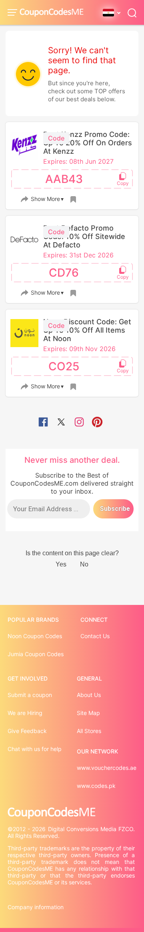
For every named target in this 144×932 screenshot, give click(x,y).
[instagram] (79, 423)
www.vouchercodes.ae (106, 767)
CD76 (64, 272)
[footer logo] (72, 813)
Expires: (56, 161)
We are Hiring (25, 712)
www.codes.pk (96, 785)
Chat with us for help (35, 748)
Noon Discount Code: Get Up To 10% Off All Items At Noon (87, 330)
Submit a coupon (30, 694)
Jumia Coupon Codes (36, 654)
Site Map (88, 712)
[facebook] (43, 423)
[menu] (14, 12)
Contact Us (95, 636)
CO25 (63, 366)
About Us (89, 694)
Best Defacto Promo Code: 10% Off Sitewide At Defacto (84, 236)
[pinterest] (97, 423)
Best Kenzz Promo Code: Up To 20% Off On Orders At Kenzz (87, 142)
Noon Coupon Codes (35, 636)
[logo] (52, 12)
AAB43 (64, 179)
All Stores (89, 730)
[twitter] (61, 423)
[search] (132, 12)
